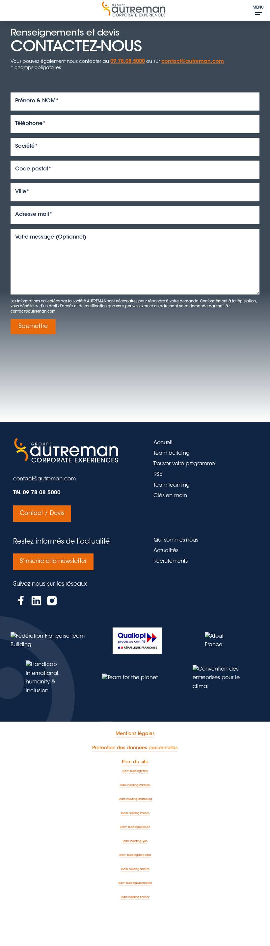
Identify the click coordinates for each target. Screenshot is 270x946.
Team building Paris (135, 771)
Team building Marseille (135, 785)
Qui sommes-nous (175, 540)
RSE (157, 474)
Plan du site (135, 762)
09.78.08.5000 (127, 61)
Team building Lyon (135, 841)
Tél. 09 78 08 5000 (37, 493)
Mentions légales (135, 734)
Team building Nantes (135, 869)
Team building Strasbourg (135, 799)
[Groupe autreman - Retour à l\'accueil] (135, 11)
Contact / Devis (42, 514)
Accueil (163, 443)
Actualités (165, 550)
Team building (171, 453)
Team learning (171, 485)
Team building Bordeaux (135, 855)
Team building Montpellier (135, 883)
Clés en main (170, 496)
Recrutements (170, 561)
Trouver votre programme (184, 464)
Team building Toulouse (135, 827)
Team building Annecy (135, 897)
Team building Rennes (135, 813)
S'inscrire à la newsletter (53, 562)
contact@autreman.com (192, 61)
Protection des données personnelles (135, 748)
